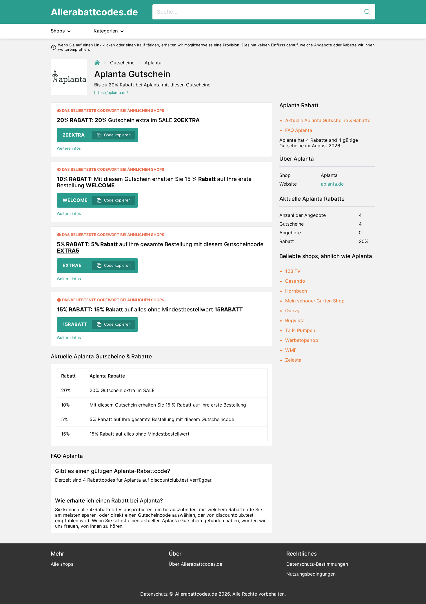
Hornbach (296, 291)
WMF (290, 350)
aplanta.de (332, 184)
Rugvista (295, 320)
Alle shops (62, 564)
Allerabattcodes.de (94, 12)
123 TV (293, 271)
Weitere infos (69, 148)
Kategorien (106, 31)
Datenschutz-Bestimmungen (317, 564)
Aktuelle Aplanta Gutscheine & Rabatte (327, 120)
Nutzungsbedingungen (311, 574)
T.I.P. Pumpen (300, 330)
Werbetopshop (301, 340)
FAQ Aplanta (298, 130)
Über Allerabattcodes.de (195, 564)
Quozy (292, 310)
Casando (295, 281)
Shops (58, 31)
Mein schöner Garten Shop (315, 301)
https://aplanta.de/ (111, 92)
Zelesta (293, 360)
